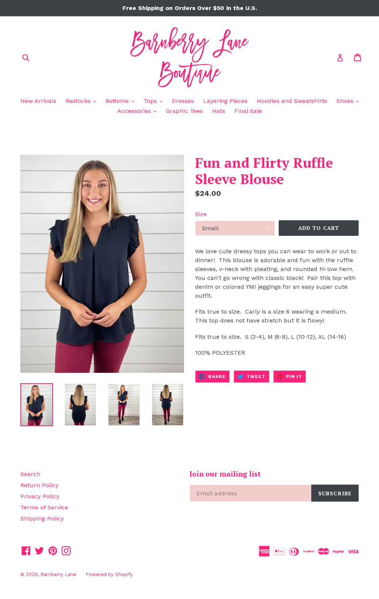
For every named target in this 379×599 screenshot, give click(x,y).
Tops (155, 100)
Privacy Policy (39, 496)
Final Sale (248, 110)
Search (30, 474)
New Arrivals (38, 100)
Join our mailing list (225, 474)
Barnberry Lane (58, 574)
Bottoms (121, 100)
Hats (218, 110)
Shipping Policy (42, 518)
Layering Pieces (225, 100)
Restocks (83, 100)
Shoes (349, 100)
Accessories (138, 110)
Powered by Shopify (109, 574)
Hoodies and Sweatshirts (292, 100)
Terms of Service (44, 507)
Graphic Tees (184, 110)
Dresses (183, 100)
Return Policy (39, 485)
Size (201, 214)
